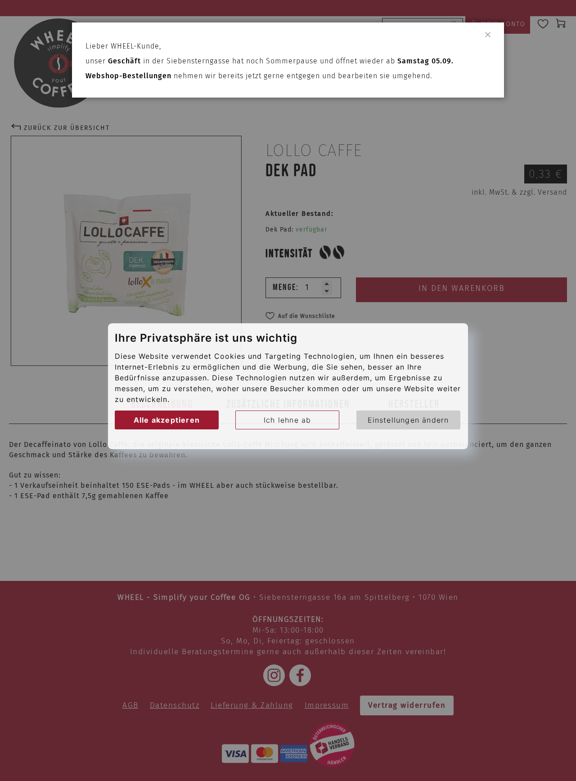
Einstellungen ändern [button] (408, 419)
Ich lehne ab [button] (287, 419)
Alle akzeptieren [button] (167, 419)
